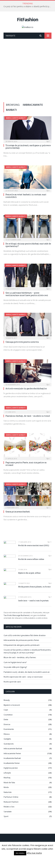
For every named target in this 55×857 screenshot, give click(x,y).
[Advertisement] (27, 67)
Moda (6, 787)
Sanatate (8, 811)
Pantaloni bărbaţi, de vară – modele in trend (28, 416)
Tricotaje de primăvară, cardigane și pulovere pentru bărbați (28, 146)
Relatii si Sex (9, 806)
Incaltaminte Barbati (12, 758)
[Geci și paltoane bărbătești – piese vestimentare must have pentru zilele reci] (27, 276)
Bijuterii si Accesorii (12, 705)
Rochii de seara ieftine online (31, 559)
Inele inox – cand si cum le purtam (33, 600)
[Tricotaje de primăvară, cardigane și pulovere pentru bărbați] (27, 128)
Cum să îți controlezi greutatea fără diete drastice (25, 635)
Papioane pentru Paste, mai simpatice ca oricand (26, 463)
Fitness (7, 734)
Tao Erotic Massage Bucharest (16, 615)
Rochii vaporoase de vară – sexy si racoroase (23, 676)
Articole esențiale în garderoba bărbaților (26, 388)
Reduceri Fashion (11, 802)
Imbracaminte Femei (12, 753)
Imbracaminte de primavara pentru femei (21, 640)
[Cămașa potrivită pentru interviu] (27, 325)
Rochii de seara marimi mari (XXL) (33, 545)
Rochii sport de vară (12, 681)
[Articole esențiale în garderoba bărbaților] (27, 371)
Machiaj (7, 777)
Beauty (7, 700)
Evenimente (9, 729)
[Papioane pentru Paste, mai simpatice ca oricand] (27, 445)
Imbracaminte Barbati (16, 118)
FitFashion (27, 19)
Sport (6, 816)
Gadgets (7, 739)
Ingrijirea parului (11, 768)
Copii (6, 709)
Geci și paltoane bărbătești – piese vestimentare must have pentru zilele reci (27, 294)
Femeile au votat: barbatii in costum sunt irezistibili (26, 195)
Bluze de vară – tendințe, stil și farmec (20, 657)
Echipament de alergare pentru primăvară (21, 645)
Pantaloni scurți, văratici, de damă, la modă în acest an (27, 672)
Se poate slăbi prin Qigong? (15, 667)
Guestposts (9, 743)
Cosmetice (8, 714)
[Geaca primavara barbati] (27, 495)
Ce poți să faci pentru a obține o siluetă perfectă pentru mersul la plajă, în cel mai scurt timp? (28, 6)
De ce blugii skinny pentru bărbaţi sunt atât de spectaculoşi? (28, 244)
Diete (6, 719)
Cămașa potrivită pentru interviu (22, 342)
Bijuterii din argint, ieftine (29, 573)
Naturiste (8, 792)
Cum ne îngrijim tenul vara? (15, 662)
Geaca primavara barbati (18, 511)
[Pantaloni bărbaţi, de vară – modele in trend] (27, 409)
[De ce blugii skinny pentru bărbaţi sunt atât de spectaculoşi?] (27, 227)
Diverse (7, 724)
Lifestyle (7, 773)
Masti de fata (9, 782)
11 (50, 542)
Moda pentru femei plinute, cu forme (34, 586)
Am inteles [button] (20, 853)
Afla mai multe (34, 853)
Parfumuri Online (11, 797)
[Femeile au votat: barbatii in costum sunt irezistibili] (27, 177)
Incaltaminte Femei (12, 763)
